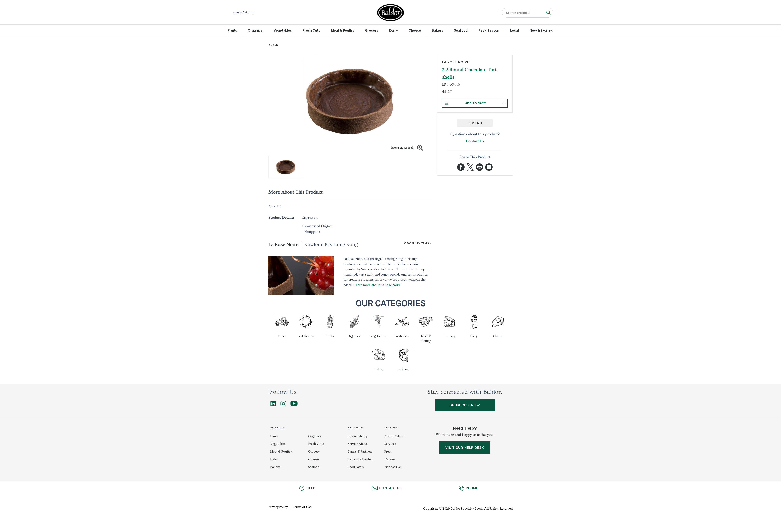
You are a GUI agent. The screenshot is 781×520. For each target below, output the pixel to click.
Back (274, 45)
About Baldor (394, 436)
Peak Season (489, 30)
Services (390, 444)
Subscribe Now (465, 405)
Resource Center (360, 459)
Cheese (415, 30)
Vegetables (283, 30)
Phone (472, 488)
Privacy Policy (278, 507)
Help (310, 488)
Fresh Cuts (311, 30)
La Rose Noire (283, 244)
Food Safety (356, 467)
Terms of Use (301, 507)
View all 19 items (416, 243)
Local (514, 30)
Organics (255, 30)
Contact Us (475, 141)
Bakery (437, 30)
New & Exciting (541, 30)
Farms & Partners (360, 451)
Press (388, 451)
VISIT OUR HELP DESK (464, 447)
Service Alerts (358, 444)
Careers (390, 459)
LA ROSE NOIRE (455, 62)
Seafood (461, 30)
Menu (476, 123)
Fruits (232, 30)
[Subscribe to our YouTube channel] (294, 405)
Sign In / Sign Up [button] (243, 12)
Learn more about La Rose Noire (377, 285)
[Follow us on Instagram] (283, 405)
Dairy (393, 30)
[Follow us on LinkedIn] (273, 405)
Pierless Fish (393, 467)
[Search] (548, 12)
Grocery (371, 30)
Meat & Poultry (342, 30)
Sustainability (357, 436)
